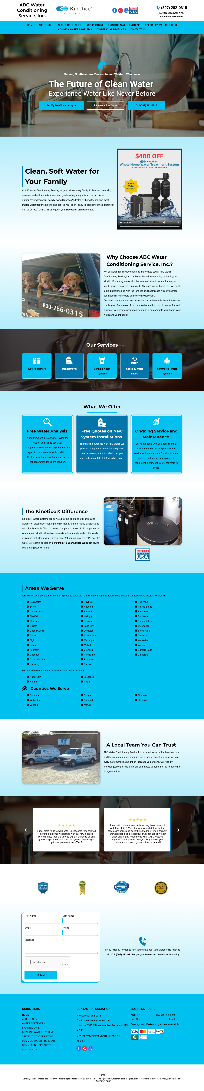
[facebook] (114, 11)
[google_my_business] (126, 11)
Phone (65, 927)
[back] (25, 829)
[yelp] (120, 11)
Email (28, 927)
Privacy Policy (105, 1081)
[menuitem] (30, 25)
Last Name (68, 915)
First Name (30, 915)
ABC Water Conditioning (32, 7)
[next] (178, 829)
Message (29, 939)
